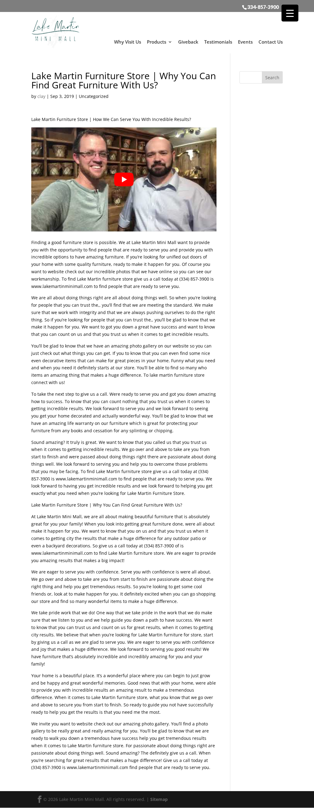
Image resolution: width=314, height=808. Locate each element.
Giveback (188, 42)
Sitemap (159, 799)
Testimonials (218, 42)
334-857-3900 (263, 6)
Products (156, 42)
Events (245, 42)
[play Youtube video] (123, 179)
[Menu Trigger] (289, 13)
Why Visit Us (127, 42)
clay (41, 96)
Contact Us (270, 42)
